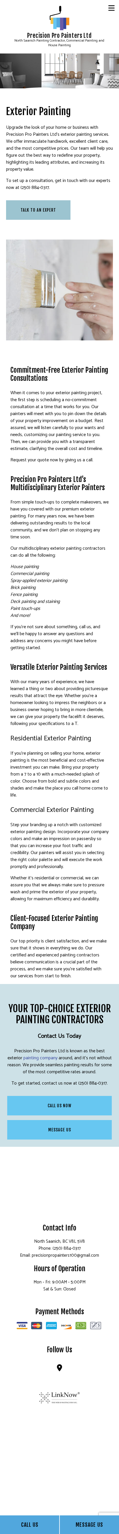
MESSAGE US (59, 1129)
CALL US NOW (59, 1105)
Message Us (89, 1525)
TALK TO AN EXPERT (38, 210)
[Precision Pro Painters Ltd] (59, 18)
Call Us (29, 1525)
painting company (40, 1058)
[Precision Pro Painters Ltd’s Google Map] (59, 1369)
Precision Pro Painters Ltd (59, 35)
